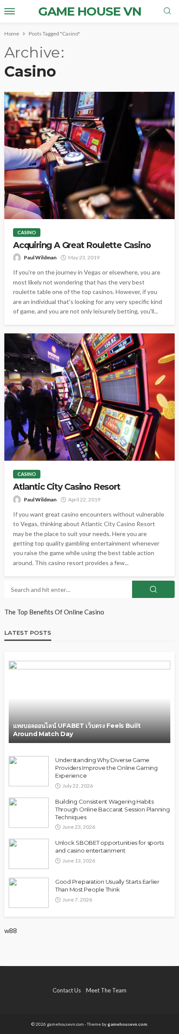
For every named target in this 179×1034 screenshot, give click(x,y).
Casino (26, 232)
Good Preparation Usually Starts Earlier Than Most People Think (107, 885)
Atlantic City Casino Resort (66, 487)
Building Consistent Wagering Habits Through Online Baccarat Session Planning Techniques (112, 809)
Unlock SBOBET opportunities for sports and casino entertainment (109, 846)
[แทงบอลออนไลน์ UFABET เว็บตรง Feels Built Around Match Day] (89, 702)
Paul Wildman (40, 257)
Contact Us (67, 990)
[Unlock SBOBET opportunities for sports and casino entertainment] (29, 854)
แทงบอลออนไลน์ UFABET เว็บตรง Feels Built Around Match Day (76, 730)
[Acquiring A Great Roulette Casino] (89, 155)
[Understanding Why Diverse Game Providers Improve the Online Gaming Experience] (29, 771)
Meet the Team (106, 990)
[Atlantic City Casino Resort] (89, 397)
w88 (10, 930)
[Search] (167, 11)
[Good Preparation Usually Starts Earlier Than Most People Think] (29, 893)
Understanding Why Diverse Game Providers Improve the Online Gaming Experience (106, 767)
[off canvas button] (9, 11)
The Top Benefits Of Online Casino (54, 612)
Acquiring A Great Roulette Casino (81, 245)
